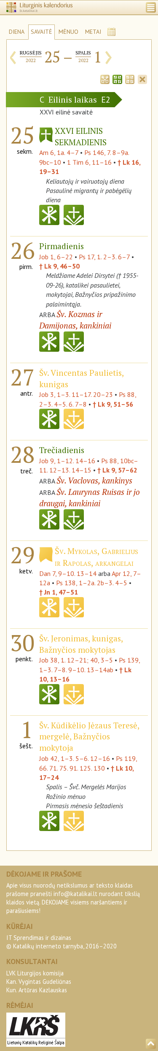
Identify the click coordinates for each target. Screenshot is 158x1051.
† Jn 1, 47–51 (58, 592)
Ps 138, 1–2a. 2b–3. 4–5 (91, 582)
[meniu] (151, 7)
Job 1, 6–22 (56, 257)
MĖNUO (68, 31)
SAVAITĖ (41, 31)
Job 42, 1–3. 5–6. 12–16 (74, 758)
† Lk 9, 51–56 (113, 404)
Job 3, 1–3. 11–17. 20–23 (76, 394)
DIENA (16, 31)
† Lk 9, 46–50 (59, 266)
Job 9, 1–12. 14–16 (67, 460)
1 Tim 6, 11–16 (89, 162)
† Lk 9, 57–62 (117, 470)
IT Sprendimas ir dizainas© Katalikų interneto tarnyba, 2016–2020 (61, 942)
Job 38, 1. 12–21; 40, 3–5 (76, 660)
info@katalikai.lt (75, 894)
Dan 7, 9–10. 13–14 (67, 573)
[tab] (104, 78)
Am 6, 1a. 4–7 (58, 152)
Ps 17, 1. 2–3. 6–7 (104, 257)
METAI (93, 31)
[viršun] (151, 1044)
